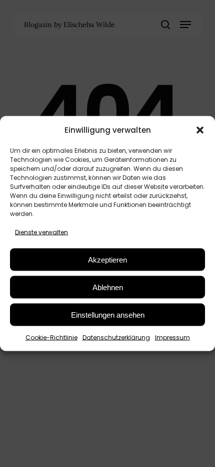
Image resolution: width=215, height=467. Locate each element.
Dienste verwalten (41, 232)
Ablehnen (107, 287)
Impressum (172, 337)
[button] (200, 130)
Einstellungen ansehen (107, 314)
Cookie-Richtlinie (52, 337)
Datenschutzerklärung (116, 337)
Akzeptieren (107, 259)
